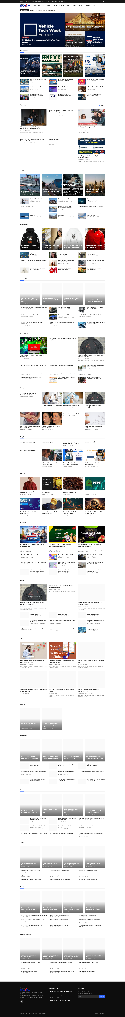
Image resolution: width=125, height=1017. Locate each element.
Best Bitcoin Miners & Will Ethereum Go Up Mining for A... (51, 491)
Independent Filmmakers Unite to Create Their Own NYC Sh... (65, 87)
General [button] (88, 5)
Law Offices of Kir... (67, 194)
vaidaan (59, 255)
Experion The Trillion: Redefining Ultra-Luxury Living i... (67, 764)
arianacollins (22, 429)
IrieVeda (64, 494)
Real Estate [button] (80, 5)
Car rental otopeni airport (64, 307)
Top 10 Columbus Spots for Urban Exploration (89, 875)
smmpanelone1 (23, 664)
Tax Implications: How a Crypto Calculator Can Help (49, 512)
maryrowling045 (46, 759)
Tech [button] (74, 5)
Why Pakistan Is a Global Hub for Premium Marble (72, 757)
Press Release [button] (41, 5)
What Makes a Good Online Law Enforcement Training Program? (30, 127)
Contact (21, 1)
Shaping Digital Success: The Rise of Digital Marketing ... (38, 253)
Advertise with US (61, 1)
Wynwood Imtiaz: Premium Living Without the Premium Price (33, 772)
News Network (38, 1)
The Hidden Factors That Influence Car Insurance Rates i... (90, 603)
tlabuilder (89, 782)
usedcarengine (24, 303)
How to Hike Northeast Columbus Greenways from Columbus (90, 926)
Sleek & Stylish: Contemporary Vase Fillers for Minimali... (66, 261)
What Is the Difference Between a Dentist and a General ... (91, 206)
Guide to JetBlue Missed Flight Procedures (36, 214)
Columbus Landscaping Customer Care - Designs (61, 962)
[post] (42, 30)
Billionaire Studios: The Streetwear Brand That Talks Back (37, 269)
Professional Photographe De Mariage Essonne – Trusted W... (95, 366)
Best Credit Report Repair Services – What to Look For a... (38, 613)
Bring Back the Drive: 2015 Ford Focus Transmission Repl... (34, 307)
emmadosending (88, 429)
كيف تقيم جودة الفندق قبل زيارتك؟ (27, 442)
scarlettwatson (32, 201)
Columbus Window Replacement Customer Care (60, 966)
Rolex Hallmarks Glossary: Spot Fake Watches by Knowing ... (95, 269)
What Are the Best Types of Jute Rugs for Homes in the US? (34, 260)
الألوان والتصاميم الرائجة (90, 442)
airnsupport (89, 201)
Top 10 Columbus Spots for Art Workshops (59, 870)
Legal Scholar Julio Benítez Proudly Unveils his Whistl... (75, 43)
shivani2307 (51, 113)
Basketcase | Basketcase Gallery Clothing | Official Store (93, 406)
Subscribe (101, 996)
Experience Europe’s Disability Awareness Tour (65, 199)
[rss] (21, 1001)
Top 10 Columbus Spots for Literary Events (93, 863)
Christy (31, 255)
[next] (104, 10)
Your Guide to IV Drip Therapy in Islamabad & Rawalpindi (28, 393)
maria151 (79, 606)
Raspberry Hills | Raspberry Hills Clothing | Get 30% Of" (28, 491)
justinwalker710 (90, 623)
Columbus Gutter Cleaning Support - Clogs (88, 962)
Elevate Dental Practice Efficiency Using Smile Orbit (29, 811)
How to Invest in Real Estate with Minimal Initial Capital (37, 764)
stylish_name (81, 836)
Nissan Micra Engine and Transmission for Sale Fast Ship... (50, 299)
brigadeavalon (89, 766)
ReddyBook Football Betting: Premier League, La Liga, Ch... (89, 545)
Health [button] (49, 5)
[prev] (102, 10)
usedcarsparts (81, 316)
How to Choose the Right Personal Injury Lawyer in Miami (73, 192)
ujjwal (50, 341)
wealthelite (60, 615)
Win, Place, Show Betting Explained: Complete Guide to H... (72, 71)
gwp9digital (51, 589)
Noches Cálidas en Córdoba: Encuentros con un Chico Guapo (94, 378)
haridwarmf (52, 630)
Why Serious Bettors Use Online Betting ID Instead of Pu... (34, 365)
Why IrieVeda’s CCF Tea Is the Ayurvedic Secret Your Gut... (70, 491)
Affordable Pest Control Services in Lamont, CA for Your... (34, 562)
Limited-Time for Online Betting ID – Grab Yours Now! (61, 365)
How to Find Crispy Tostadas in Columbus (59, 919)
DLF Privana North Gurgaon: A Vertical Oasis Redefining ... (51, 757)
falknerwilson (22, 515)
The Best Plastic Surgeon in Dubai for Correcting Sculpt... (51, 426)
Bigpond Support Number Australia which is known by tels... (50, 810)
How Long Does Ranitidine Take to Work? (93, 426)
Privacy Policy (27, 1)
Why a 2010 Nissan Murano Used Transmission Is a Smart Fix (72, 299)
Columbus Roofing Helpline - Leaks (29, 971)
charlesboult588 (24, 378)
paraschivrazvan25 (61, 308)
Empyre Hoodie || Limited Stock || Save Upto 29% (51, 246)
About (32, 1)
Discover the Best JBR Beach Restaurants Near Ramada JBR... (65, 207)
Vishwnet (60, 565)
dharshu (50, 141)
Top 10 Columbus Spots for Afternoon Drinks (31, 879)
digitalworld (23, 728)
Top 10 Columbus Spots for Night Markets (30, 870)
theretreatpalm (89, 194)
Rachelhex (88, 248)
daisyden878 (89, 216)
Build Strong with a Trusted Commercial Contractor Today (96, 780)
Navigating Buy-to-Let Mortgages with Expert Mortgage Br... (62, 621)
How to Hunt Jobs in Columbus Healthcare (59, 915)
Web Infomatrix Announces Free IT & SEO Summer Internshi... (93, 71)
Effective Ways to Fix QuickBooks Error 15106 (95, 621)
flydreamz (31, 216)
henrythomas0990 (33, 782)
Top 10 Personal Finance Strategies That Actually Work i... (34, 628)
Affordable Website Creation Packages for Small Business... (33, 690)
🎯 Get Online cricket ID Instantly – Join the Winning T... (91, 372)
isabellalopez (89, 380)
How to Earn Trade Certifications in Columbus (71, 908)
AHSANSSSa (22, 494)
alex (23, 44)
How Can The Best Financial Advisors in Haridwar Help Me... (62, 628)
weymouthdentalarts (83, 207)
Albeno (21, 693)
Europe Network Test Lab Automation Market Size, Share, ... (30, 725)
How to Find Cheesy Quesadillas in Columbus (93, 908)
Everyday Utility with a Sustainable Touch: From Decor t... (94, 253)
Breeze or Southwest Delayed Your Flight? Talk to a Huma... (94, 199)
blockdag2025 (44, 494)
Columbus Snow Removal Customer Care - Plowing (71, 955)
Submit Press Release (46, 1)
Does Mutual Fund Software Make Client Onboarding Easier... (94, 613)
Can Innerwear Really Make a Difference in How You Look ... (52, 406)
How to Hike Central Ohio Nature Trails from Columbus (33, 919)
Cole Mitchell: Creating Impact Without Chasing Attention (91, 825)
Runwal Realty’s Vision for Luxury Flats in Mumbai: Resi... (29, 757)
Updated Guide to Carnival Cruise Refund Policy (28, 192)
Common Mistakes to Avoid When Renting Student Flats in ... (37, 780)
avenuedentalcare (33, 828)
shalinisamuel (81, 773)
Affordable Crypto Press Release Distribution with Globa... (28, 71)
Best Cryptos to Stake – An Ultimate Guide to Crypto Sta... (29, 512)
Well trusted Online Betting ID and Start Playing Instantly (33, 372)
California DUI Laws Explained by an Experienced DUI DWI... (51, 463)
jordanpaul (60, 263)
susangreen (32, 615)
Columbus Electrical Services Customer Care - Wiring (62, 971)
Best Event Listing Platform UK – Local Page (38, 80)
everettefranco (24, 557)
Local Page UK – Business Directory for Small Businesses (32, 545)
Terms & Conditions (99, 1013)
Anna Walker (87, 494)
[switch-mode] (104, 1)
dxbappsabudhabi (52, 664)
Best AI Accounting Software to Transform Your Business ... (94, 628)
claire (88, 270)
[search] (103, 5)
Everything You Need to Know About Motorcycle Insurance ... (29, 451)
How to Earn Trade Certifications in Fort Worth (29, 908)
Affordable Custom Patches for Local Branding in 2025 (62, 833)
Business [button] (61, 5)
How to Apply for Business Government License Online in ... (95, 463)
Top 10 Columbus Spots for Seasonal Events (29, 863)
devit (21, 358)
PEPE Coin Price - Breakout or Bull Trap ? (94, 491)
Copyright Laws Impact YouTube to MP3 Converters (33, 356)
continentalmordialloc (62, 317)
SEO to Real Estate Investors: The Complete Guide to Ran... (91, 771)
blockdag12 (44, 515)
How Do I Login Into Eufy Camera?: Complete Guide (88, 690)
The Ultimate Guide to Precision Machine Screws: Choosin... (32, 555)
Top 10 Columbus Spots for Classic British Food (60, 875)
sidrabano (89, 572)
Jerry (44, 814)
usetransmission (90, 310)
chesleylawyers (44, 466)
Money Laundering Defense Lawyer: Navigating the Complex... (66, 570)
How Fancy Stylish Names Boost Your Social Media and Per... (91, 834)
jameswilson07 (24, 194)
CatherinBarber (24, 814)
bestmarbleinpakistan (68, 759)
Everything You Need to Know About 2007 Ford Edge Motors (95, 308)
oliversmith (80, 128)
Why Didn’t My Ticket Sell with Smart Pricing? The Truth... (66, 378)
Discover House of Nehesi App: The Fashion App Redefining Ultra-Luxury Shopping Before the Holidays (52, 10)
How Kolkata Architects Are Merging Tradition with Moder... (94, 757)
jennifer (88, 263)
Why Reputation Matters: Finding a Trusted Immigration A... (37, 199)
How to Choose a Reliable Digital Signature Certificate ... (65, 555)
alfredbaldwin (81, 819)
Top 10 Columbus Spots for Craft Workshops (60, 879)
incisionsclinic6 (23, 396)
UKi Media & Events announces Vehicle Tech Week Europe (94, 43)
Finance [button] (68, 5)
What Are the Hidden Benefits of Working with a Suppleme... (71, 406)
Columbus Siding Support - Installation (87, 966)
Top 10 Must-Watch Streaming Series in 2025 (31, 377)
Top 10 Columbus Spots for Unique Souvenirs (50, 863)
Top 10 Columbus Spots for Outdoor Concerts (71, 863)
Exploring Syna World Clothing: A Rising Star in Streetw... (65, 269)
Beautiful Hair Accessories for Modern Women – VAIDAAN (66, 253)
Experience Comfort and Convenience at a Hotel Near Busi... (94, 191)
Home (34, 5)
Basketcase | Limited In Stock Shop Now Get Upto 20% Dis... (90, 356)
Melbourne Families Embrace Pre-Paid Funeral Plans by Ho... (95, 87)
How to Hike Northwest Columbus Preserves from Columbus (90, 920)
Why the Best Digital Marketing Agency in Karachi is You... (95, 261)
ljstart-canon (80, 664)
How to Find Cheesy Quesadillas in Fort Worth (50, 908)
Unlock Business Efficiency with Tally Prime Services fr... (66, 563)
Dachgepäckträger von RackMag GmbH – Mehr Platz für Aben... (95, 323)
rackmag (88, 325)
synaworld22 (60, 270)
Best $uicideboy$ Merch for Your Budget (29, 246)
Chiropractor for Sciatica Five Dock (72, 413)
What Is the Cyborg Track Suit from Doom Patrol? (94, 246)
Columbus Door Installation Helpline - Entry (31, 966)
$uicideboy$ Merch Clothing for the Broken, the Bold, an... (73, 246)
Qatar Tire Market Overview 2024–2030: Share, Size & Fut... (94, 555)
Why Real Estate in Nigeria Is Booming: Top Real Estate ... (66, 780)
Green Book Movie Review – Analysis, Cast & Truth (50, 72)
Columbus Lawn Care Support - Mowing (94, 955)
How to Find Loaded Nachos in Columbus (59, 925)
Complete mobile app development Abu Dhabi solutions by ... (61, 661)
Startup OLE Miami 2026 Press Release (95, 79)
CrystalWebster (61, 782)
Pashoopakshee (90, 255)
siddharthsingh (87, 466)
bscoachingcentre (81, 159)
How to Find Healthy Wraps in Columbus (87, 915)
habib (21, 443)
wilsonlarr (60, 828)
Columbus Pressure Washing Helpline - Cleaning (51, 955)
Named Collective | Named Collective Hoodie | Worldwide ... (32, 603)
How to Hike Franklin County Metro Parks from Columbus (34, 915)
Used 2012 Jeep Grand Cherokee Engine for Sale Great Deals (30, 299)
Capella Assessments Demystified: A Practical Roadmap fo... (38, 819)
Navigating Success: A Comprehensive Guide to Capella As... (67, 819)
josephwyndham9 (61, 766)
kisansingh (65, 466)
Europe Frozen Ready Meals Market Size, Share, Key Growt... (50, 725)
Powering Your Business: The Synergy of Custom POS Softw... (95, 570)
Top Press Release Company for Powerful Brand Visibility (94, 95)
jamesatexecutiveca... (62, 216)
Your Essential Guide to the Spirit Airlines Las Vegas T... (94, 214)
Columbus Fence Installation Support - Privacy (29, 955)
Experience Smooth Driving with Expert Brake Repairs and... (67, 315)
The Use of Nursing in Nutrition (87, 127)
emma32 (65, 445)
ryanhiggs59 (32, 821)
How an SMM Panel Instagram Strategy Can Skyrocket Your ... (32, 661)
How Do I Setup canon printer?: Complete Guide (91, 661)
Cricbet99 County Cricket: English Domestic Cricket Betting (60, 545)
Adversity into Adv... (62, 201)
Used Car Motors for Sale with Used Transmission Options (34, 314)
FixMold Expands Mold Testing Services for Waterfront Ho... (36, 87)
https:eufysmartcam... (82, 693)
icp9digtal (51, 693)
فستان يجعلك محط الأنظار (47, 442)
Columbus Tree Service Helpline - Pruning (30, 962)
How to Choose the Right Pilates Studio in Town (67, 826)
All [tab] (100, 105)
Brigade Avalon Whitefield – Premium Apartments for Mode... (95, 764)
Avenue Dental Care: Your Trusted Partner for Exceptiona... (37, 826)
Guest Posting (54, 1)
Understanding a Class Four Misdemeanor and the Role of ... (37, 570)
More (94, 5)
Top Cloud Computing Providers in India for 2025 (61, 690)
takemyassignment (24, 142)
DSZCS (44, 248)
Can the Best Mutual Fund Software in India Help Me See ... (66, 613)
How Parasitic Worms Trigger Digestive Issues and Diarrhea (30, 426)
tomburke (52, 834)
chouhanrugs (23, 262)
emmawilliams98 (46, 194)
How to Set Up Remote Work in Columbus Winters (32, 925)
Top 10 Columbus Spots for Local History (88, 879)
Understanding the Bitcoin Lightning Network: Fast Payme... (94, 512)
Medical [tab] (102, 105)
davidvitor (65, 515)
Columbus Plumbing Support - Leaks (87, 971)
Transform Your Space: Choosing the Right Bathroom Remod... (95, 563)
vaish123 (23, 759)
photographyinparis (90, 368)
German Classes (54, 139)
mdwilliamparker (89, 814)
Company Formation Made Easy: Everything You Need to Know (71, 463)
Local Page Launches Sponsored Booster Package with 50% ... (65, 80)
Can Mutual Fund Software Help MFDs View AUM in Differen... (38, 621)
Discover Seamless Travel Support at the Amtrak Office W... (51, 191)
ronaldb (22, 308)
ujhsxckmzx (80, 358)
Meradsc (60, 557)
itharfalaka (52, 325)
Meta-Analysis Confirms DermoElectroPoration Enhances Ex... (66, 95)
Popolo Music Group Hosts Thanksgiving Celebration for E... (37, 95)
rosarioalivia (23, 563)
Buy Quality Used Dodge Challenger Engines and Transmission (32, 323)
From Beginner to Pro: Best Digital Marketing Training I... (88, 156)
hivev (88, 557)
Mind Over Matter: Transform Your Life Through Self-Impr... (61, 111)
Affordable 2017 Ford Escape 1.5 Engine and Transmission (94, 300)
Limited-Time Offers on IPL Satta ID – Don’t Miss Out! (62, 339)
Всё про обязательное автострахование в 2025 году (71, 442)
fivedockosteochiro (66, 415)
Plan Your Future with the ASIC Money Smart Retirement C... (61, 586)
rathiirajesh (60, 774)
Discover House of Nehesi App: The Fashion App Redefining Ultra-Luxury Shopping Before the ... (84, 26)
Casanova (89, 565)
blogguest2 (88, 759)
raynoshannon (81, 827)
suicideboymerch (24, 248)
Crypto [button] (55, 5)
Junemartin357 (24, 207)
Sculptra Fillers (44, 429)
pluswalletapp (87, 515)
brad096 (65, 303)
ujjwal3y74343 (24, 366)
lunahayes (22, 130)
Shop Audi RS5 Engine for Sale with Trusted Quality (90, 314)
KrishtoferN (60, 380)
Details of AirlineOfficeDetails (27, 206)
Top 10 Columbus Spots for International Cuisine (32, 875)
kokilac (31, 766)
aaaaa (31, 270)
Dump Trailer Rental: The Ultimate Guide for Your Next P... (91, 818)
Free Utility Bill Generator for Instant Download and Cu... (94, 811)
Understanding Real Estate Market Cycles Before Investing (66, 772)
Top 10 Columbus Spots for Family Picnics (88, 870)
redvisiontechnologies (34, 623)
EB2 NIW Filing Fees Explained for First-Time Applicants (32, 140)
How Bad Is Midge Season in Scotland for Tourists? (66, 214)
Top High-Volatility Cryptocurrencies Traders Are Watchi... (72, 512)
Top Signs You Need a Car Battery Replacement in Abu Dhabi (62, 323)
